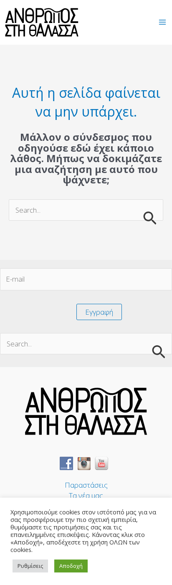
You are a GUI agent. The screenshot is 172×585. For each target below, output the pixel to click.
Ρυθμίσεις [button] (30, 566)
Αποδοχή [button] (71, 566)
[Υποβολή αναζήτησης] (150, 217)
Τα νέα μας (86, 495)
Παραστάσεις (86, 485)
